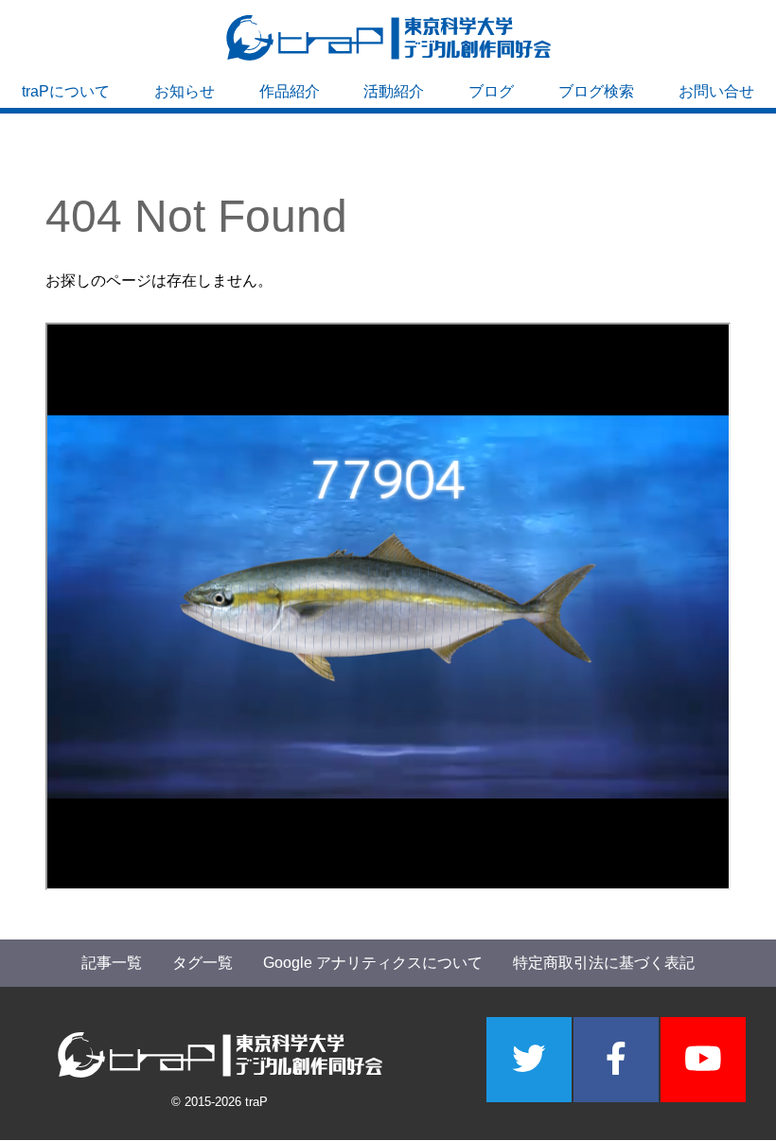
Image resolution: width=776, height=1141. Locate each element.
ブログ (491, 91)
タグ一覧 (202, 963)
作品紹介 (289, 91)
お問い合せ (716, 91)
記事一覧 (111, 963)
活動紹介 (393, 91)
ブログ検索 (596, 91)
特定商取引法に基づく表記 (604, 963)
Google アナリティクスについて (373, 963)
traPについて (66, 91)
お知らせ (184, 91)
